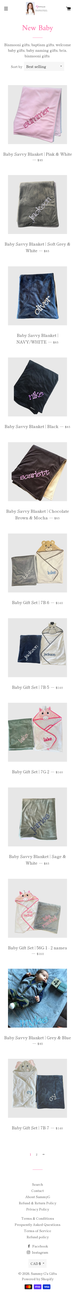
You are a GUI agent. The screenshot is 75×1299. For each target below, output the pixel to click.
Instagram (39, 1252)
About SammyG (37, 1196)
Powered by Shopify (37, 1278)
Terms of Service (37, 1230)
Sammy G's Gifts (44, 1273)
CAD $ (36, 1263)
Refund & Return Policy (37, 1202)
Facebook (39, 1245)
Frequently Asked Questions (37, 1224)
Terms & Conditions (37, 1218)
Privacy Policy (37, 1208)
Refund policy (38, 1236)
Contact (37, 1190)
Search (37, 1184)
